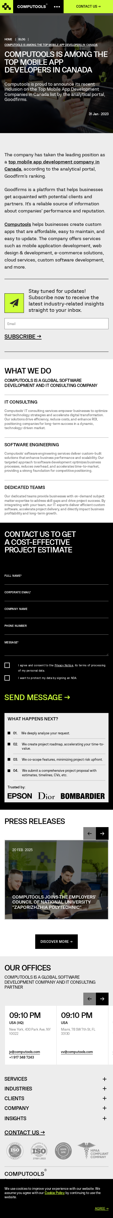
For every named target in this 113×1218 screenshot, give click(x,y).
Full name (13, 575)
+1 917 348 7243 (21, 1057)
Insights (15, 1118)
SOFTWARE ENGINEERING (31, 444)
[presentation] (89, 833)
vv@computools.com (77, 1052)
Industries (18, 1088)
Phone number (15, 625)
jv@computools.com (24, 1052)
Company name (15, 608)
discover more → (56, 941)
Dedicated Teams (24, 487)
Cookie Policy (55, 1193)
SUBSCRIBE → (23, 336)
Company (16, 1108)
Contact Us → (24, 1132)
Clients (14, 1098)
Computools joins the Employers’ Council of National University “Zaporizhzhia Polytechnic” (54, 902)
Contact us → (88, 6)
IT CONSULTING (20, 401)
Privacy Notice (64, 665)
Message (11, 642)
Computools (17, 224)
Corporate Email (17, 592)
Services (17, 1079)
